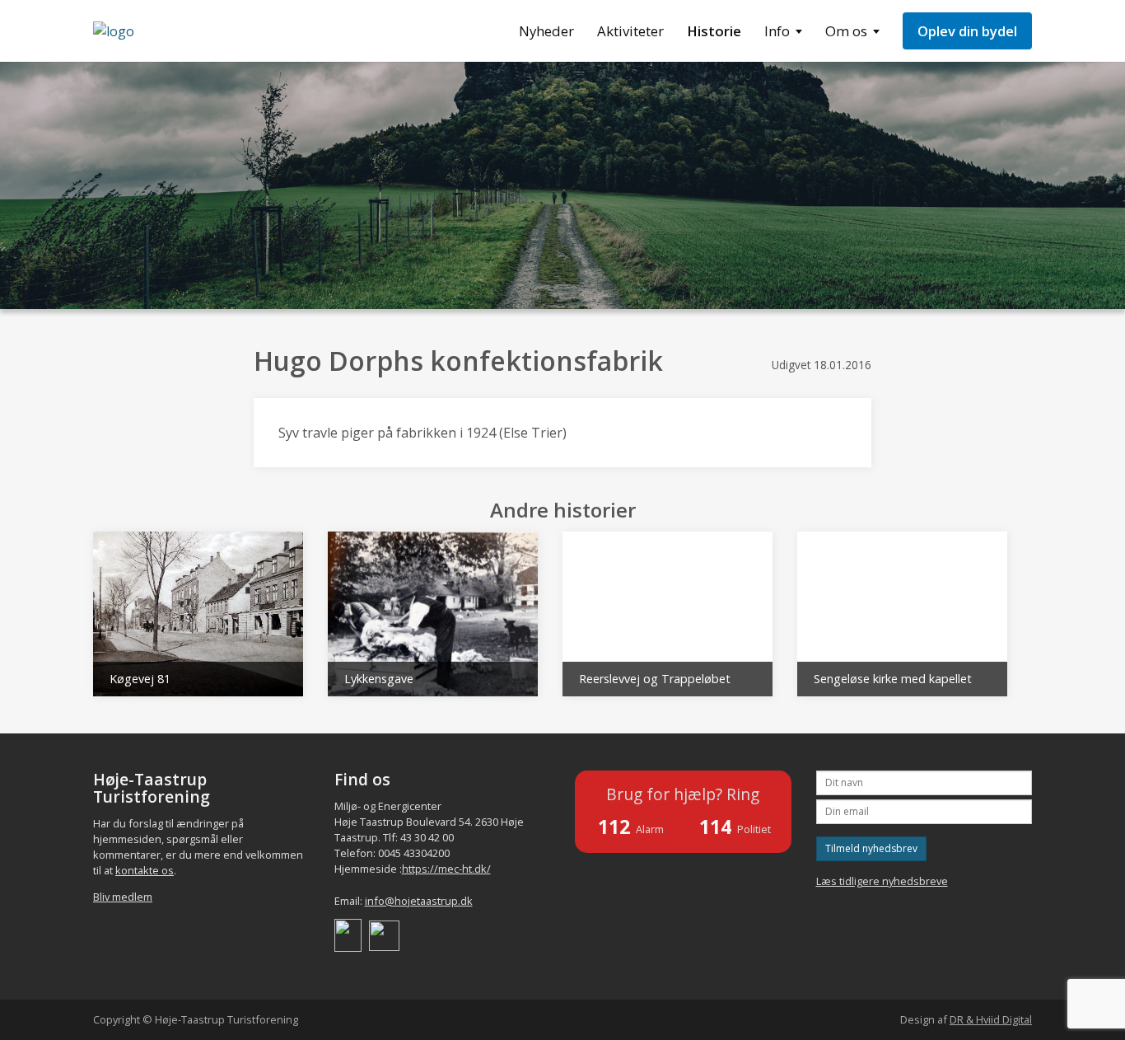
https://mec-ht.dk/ (446, 868)
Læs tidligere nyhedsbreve (882, 881)
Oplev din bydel (967, 30)
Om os (846, 30)
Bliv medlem (122, 896)
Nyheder (546, 30)
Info (777, 30)
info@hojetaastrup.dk (419, 900)
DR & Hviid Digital (991, 1019)
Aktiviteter (630, 30)
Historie (714, 30)
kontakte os (144, 870)
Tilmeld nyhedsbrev (871, 848)
